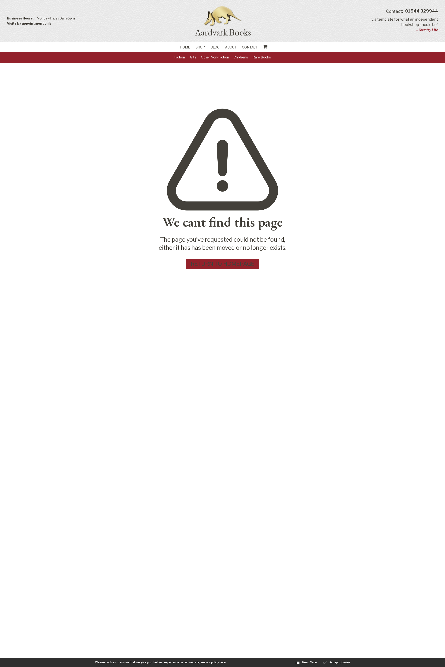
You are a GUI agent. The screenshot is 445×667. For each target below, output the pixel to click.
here (222, 662)
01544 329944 (412, 11)
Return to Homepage (222, 263)
